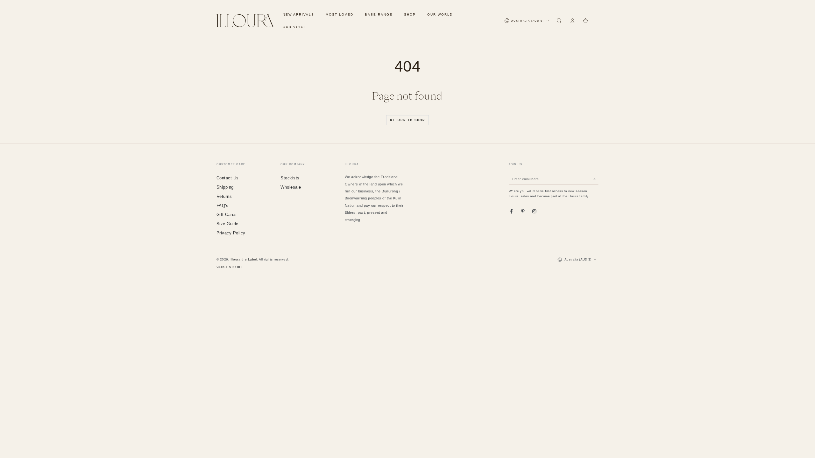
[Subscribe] (596, 178)
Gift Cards (226, 214)
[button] (559, 20)
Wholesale (290, 187)
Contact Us (227, 178)
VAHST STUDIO (229, 267)
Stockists (289, 178)
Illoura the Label (243, 259)
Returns (224, 196)
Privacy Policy (230, 233)
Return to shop (407, 120)
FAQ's (222, 205)
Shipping (225, 187)
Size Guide (227, 223)
